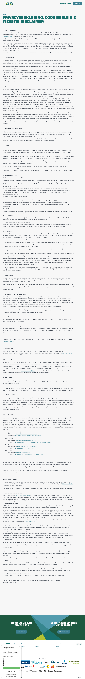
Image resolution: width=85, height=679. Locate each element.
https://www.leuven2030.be (23, 495)
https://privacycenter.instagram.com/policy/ (26, 433)
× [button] (19, 646)
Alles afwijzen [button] (11, 671)
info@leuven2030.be (8, 36)
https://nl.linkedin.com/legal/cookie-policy (25, 448)
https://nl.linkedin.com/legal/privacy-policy (26, 446)
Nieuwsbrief (58, 643)
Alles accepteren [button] (11, 668)
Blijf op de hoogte (65, 3)
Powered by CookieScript (11, 676)
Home (4, 14)
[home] (32, 3)
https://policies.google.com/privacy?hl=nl (25, 440)
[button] (4, 3)
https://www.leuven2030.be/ (28, 371)
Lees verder (10, 656)
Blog (36, 643)
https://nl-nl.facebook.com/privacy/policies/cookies (28, 435)
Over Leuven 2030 (18, 643)
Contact (57, 648)
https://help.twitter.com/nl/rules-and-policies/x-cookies (29, 454)
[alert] (11, 661)
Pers (36, 648)
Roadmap (37, 646)
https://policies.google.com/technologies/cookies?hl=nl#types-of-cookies (33, 442)
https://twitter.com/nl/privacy (22, 452)
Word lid (77, 3)
